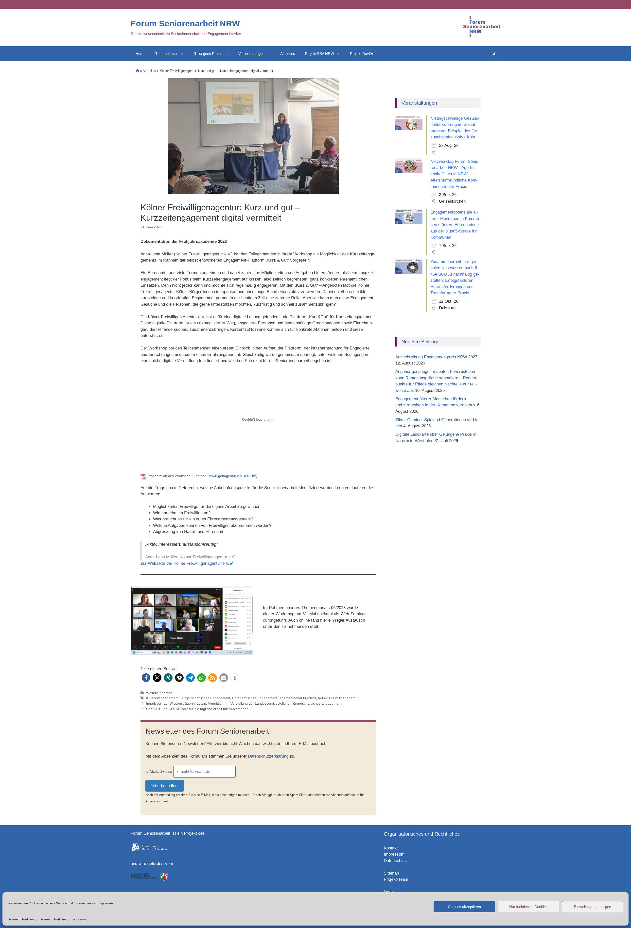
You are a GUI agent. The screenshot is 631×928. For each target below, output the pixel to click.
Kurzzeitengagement (162, 698)
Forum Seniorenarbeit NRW (185, 23)
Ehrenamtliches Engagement (254, 698)
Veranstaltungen (251, 53)
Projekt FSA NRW (319, 53)
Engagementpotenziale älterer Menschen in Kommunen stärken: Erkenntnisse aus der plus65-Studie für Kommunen (455, 225)
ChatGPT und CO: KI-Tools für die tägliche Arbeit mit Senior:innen (197, 709)
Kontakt (391, 848)
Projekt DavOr (361, 53)
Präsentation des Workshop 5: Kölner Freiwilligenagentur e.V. (195, 476)
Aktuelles (287, 53)
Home (140, 53)
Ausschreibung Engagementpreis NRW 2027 (436, 357)
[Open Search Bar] (493, 53)
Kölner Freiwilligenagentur (338, 698)
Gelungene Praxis (207, 53)
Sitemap (391, 873)
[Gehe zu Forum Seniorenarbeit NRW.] (137, 71)
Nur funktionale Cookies (528, 907)
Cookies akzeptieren (464, 907)
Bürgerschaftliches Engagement (205, 698)
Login (389, 892)
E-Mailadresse (158, 771)
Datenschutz (395, 860)
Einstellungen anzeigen (592, 907)
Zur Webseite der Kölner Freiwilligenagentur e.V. (184, 563)
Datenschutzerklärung (22, 919)
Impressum (79, 919)
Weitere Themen (159, 693)
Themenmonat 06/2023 (297, 698)
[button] (146, 677)
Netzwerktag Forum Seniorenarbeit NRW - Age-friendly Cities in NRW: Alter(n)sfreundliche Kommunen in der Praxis (455, 174)
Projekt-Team (396, 879)
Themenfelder (166, 53)
